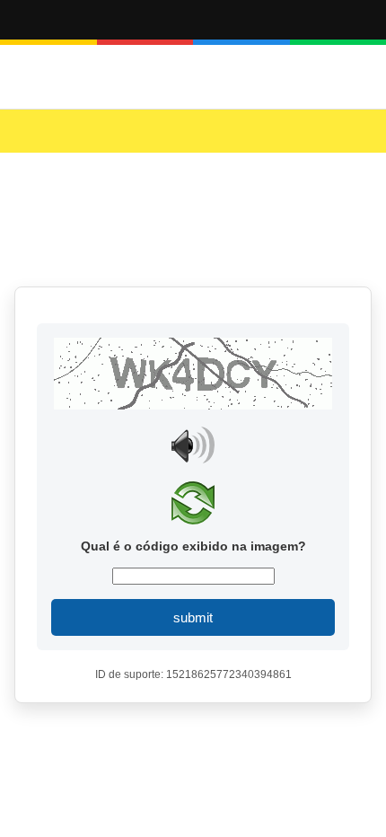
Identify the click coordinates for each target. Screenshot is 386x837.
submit (193, 617)
